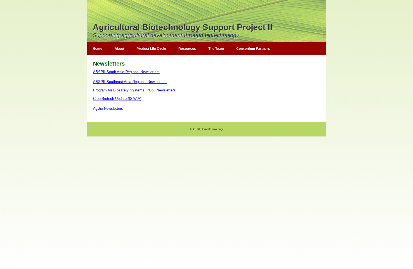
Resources (187, 49)
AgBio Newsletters (108, 108)
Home (97, 49)
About (119, 49)
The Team (216, 49)
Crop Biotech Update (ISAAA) (117, 99)
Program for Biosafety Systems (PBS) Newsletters (134, 90)
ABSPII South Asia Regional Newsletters (126, 72)
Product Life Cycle (151, 49)
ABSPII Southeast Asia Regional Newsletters (130, 82)
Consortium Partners (253, 49)
